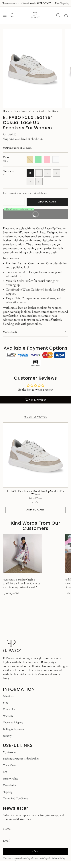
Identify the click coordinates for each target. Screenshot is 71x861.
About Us (8, 696)
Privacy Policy (10, 778)
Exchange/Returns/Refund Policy (21, 758)
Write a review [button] (35, 400)
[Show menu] (4, 15)
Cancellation (10, 785)
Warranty (8, 716)
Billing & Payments (13, 729)
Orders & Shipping (13, 722)
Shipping (8, 139)
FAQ (5, 772)
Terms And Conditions (15, 798)
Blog (5, 702)
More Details (10, 332)
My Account (9, 752)
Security (7, 735)
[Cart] (66, 15)
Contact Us (9, 709)
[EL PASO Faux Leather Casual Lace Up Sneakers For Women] (35, 455)
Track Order (9, 765)
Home (6, 111)
